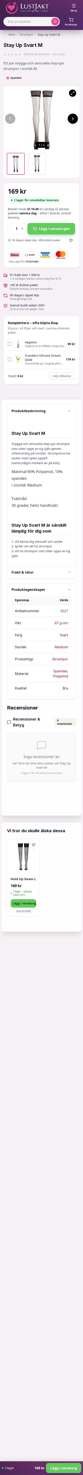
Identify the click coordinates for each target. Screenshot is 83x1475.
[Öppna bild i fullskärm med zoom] (72, 93)
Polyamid (60, 676)
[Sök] (55, 21)
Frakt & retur (22, 572)
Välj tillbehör (62, 376)
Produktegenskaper (28, 589)
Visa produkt (23, 911)
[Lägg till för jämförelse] (33, 854)
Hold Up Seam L (23, 879)
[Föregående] (10, 119)
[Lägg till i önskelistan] (71, 240)
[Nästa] (73, 119)
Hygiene (31, 342)
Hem (12, 35)
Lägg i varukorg (24, 903)
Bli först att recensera (37, 54)
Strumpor (26, 35)
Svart (64, 635)
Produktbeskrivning (28, 411)
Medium (61, 647)
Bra (65, 688)
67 (57, 623)
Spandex (60, 671)
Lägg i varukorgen (54, 228)
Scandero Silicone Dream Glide (43, 357)
